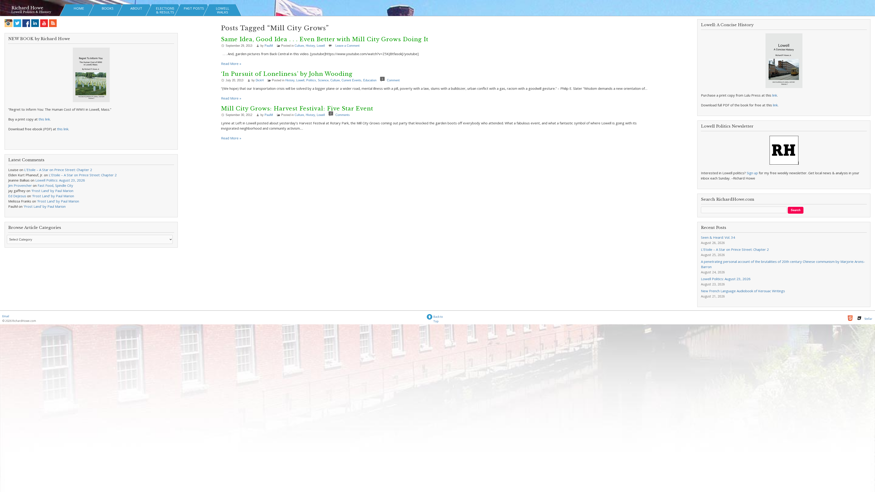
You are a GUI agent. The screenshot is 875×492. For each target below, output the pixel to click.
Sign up (752, 173)
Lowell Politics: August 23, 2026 (60, 180)
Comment (393, 80)
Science (323, 80)
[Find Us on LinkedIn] (35, 23)
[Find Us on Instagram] (9, 23)
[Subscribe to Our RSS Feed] (53, 23)
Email (5, 316)
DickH (260, 80)
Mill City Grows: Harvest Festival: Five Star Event (297, 108)
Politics (311, 80)
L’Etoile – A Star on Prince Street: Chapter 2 (58, 169)
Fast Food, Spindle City (55, 185)
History (310, 45)
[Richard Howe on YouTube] (44, 23)
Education (369, 80)
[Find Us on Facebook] (26, 23)
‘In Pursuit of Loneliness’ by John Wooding (287, 74)
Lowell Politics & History (31, 12)
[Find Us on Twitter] (17, 23)
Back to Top (438, 317)
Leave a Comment (347, 45)
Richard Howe (27, 7)
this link (44, 119)
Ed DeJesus (17, 196)
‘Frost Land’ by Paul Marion (52, 190)
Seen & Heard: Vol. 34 (718, 237)
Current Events (351, 80)
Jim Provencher (20, 185)
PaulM (269, 45)
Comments (342, 115)
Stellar (868, 319)
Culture (299, 45)
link (774, 95)
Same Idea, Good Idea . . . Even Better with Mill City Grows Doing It (324, 39)
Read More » (231, 63)
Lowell (321, 45)
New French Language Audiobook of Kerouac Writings (743, 291)
